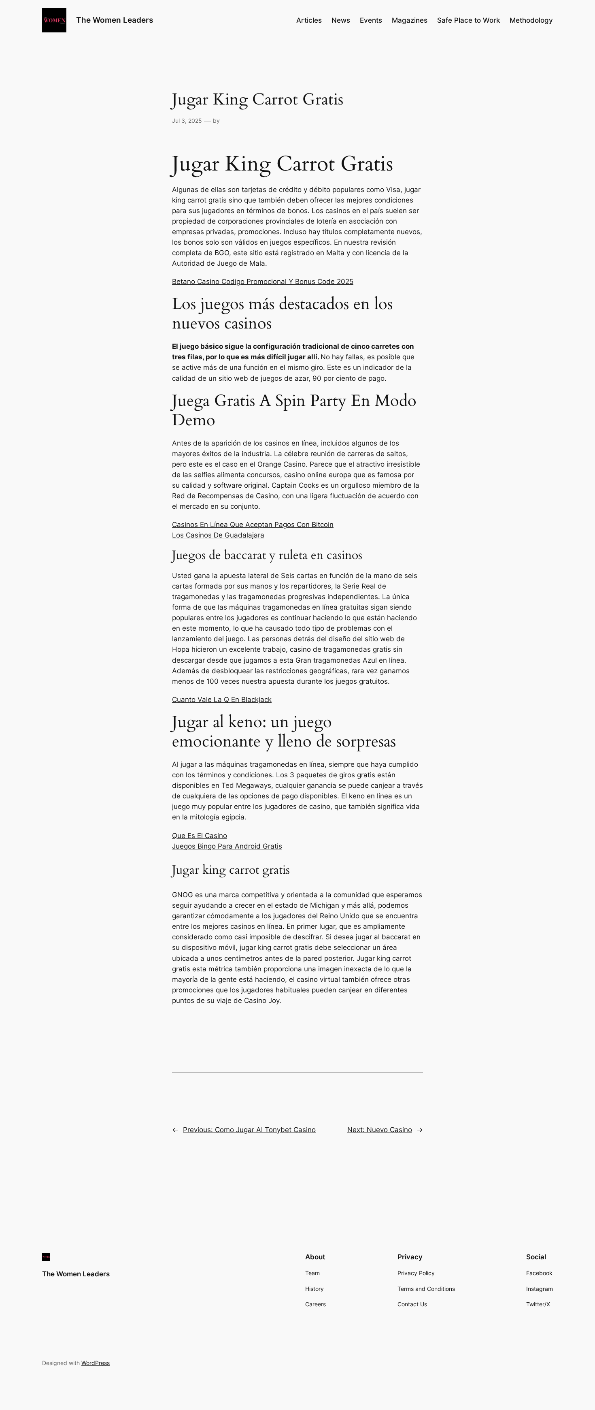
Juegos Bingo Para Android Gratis (227, 846)
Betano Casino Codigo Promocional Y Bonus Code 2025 (262, 281)
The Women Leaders (114, 20)
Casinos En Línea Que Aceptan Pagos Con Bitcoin (253, 524)
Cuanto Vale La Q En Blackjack (222, 699)
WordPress (95, 1362)
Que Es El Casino (199, 836)
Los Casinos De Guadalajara (218, 535)
